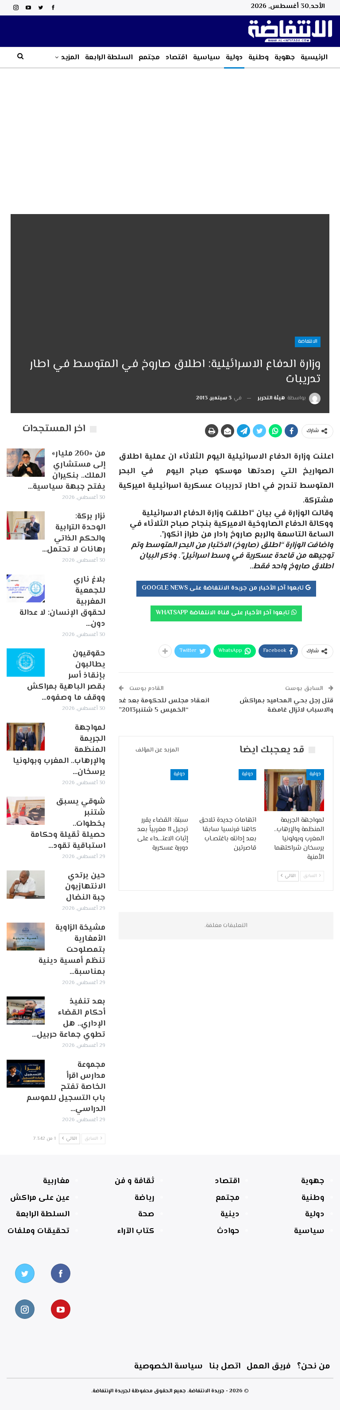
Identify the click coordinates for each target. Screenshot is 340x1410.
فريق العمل (269, 1366)
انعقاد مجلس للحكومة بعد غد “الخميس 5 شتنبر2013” (164, 705)
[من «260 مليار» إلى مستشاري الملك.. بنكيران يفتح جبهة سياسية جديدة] (26, 462)
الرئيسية (314, 57)
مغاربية (56, 1181)
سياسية (206, 57)
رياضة (145, 1198)
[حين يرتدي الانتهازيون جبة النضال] (26, 884)
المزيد (70, 57)
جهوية (284, 57)
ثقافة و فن (135, 1181)
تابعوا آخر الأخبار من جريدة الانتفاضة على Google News (223, 588)
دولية (234, 57)
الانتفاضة (307, 341)
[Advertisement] (170, 135)
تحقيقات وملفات (39, 1231)
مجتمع (149, 57)
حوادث (228, 1231)
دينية (230, 1214)
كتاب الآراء (136, 1231)
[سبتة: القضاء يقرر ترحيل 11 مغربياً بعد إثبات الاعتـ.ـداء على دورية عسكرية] (158, 790)
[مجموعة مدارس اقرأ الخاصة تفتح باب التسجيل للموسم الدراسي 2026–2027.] (26, 1074)
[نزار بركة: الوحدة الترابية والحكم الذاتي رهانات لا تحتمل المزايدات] (26, 525)
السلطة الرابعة (109, 57)
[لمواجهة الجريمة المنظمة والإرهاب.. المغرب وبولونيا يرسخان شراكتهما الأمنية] (294, 790)
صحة (146, 1214)
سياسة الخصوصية (168, 1366)
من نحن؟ (313, 1366)
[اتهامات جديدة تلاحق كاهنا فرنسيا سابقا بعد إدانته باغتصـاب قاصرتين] (226, 790)
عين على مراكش (40, 1198)
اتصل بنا (224, 1366)
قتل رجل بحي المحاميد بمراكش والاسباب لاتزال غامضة (286, 705)
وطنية (258, 57)
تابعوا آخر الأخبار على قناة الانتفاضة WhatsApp (223, 613)
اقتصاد (176, 57)
